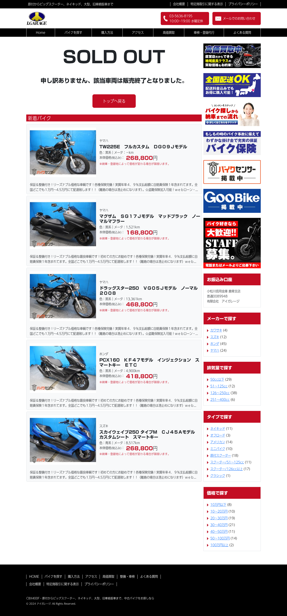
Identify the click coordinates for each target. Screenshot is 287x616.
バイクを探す (73, 32)
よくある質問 (242, 32)
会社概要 (179, 4)
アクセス (138, 32)
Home (40, 32)
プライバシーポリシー (243, 4)
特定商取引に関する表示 (207, 4)
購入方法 (107, 32)
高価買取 (169, 32)
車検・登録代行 (204, 32)
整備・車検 (127, 576)
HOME (34, 576)
